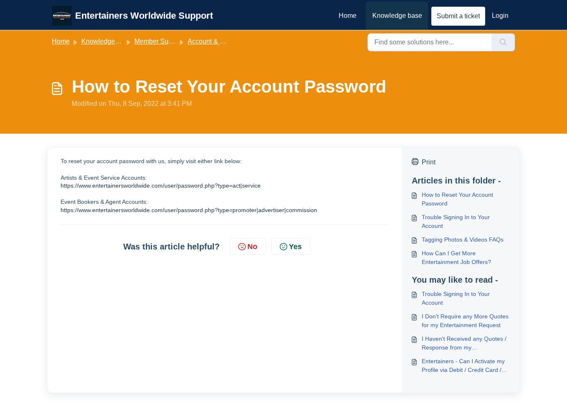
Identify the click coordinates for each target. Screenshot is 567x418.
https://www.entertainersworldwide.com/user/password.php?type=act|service (161, 185)
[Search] (503, 42)
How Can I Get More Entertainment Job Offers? (456, 257)
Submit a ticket (458, 16)
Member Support (158, 41)
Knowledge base (397, 15)
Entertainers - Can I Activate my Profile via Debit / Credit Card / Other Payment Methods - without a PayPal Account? (463, 366)
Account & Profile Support (226, 41)
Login (500, 15)
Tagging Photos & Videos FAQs (462, 239)
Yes (295, 246)
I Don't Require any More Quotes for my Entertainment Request (465, 320)
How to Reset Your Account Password (457, 199)
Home (348, 15)
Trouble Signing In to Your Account (456, 221)
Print (428, 162)
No (252, 246)
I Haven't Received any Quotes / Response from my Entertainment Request (464, 343)
